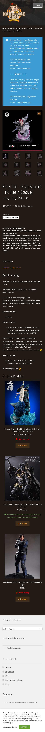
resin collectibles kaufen (11, 248)
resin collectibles (35, 246)
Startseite (8, 28)
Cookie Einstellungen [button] (10, 727)
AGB (7, 676)
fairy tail (31, 243)
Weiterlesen (22, 445)
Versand (8, 667)
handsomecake (23, 246)
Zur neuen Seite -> (16, 40)
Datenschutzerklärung (13, 680)
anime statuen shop (14, 238)
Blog (7, 684)
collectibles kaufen (25, 241)
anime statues (27, 238)
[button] (39, 113)
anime (14, 236)
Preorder (24, 231)
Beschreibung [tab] (8, 261)
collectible (6, 241)
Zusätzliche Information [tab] (12, 268)
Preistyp (6, 214)
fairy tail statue (11, 246)
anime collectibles (23, 236)
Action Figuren (18, 28)
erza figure (6, 243)
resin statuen (24, 248)
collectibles (14, 241)
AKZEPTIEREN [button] (24, 727)
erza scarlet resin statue (19, 243)
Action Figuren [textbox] (21, 629)
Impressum (9, 672)
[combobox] (23, 628)
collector (36, 241)
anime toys (36, 238)
